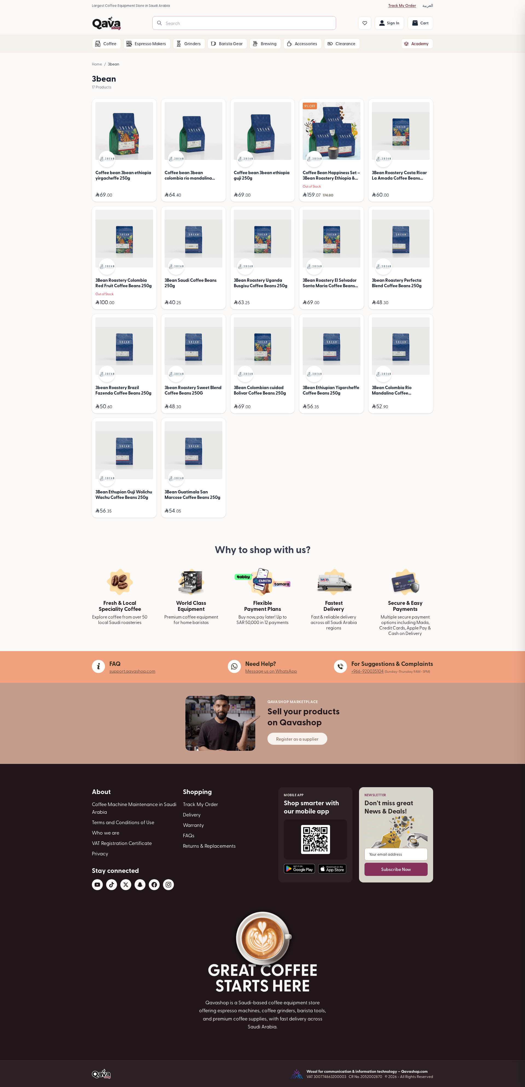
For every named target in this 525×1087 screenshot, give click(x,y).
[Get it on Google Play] (299, 868)
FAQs (188, 835)
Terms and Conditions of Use (123, 822)
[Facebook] (154, 884)
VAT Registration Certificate (122, 842)
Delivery (192, 814)
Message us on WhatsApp (271, 671)
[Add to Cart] (147, 194)
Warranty (193, 824)
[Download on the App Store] (332, 868)
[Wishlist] (364, 23)
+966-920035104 (367, 671)
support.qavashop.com (132, 671)
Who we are (105, 832)
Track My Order (402, 5)
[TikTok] (111, 884)
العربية (427, 5)
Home (97, 64)
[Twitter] (125, 884)
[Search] (159, 23)
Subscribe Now (396, 869)
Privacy (100, 853)
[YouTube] (97, 884)
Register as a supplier (297, 739)
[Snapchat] (140, 884)
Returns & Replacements (209, 845)
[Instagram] (168, 884)
